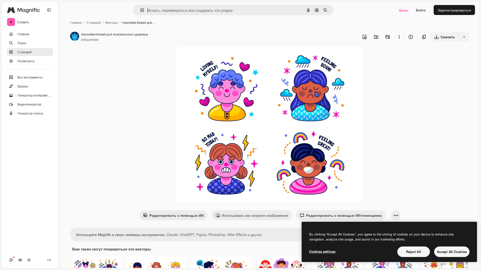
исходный (209, 56)
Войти (421, 10)
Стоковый (94, 22)
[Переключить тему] (29, 260)
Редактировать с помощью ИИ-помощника (344, 215)
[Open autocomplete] (140, 10)
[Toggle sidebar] (49, 10)
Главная (76, 22)
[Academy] (20, 260)
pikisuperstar (90, 39)
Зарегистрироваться (454, 10)
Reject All (413, 251)
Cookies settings (322, 251)
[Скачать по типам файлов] (464, 37)
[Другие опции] (399, 37)
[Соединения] (11, 260)
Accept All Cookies (452, 251)
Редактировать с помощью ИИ (176, 215)
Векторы (111, 22)
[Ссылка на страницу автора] (74, 37)
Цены (403, 10)
